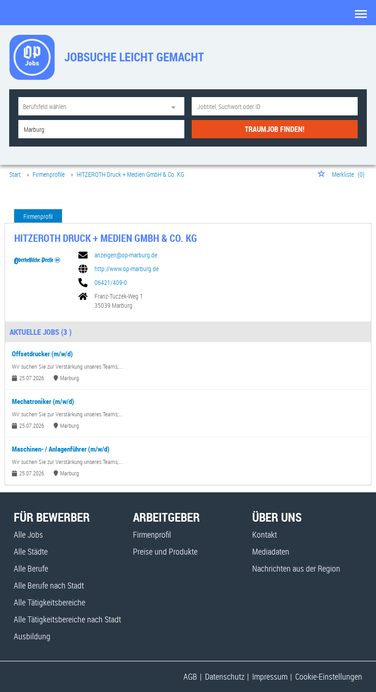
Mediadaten (270, 551)
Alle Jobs (28, 534)
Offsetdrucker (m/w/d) (42, 353)
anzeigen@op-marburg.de (125, 255)
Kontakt (264, 534)
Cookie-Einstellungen (328, 676)
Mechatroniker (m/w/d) (43, 401)
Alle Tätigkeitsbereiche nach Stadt (67, 619)
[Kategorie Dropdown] (175, 106)
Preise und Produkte (165, 551)
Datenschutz (224, 676)
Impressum (270, 676)
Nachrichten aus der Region (296, 568)
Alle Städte (31, 551)
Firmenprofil (38, 216)
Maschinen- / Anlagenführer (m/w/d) (61, 448)
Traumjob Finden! (274, 129)
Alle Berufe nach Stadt (49, 585)
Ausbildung (32, 636)
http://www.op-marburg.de (126, 269)
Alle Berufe (31, 568)
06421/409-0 (110, 282)
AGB (190, 676)
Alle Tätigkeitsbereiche (49, 602)
